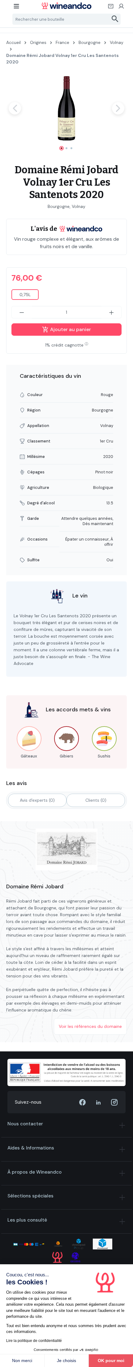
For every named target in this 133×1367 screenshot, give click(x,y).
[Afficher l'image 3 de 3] (71, 148)
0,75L (25, 294)
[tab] (37, 800)
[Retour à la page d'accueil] (66, 5)
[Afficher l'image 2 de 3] (66, 148)
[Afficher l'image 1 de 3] (61, 148)
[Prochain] (118, 108)
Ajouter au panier (70, 329)
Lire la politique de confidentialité (34, 1341)
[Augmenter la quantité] (111, 312)
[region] (66, 113)
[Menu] (16, 8)
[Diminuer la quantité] (21, 312)
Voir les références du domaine (90, 1026)
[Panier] (111, 8)
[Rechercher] (115, 19)
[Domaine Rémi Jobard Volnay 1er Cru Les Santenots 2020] (66, 108)
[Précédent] (15, 108)
